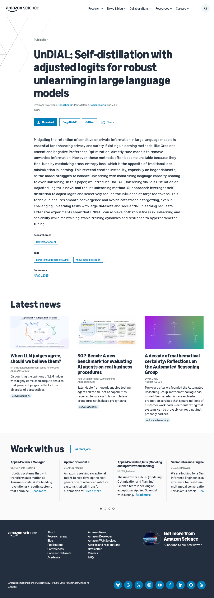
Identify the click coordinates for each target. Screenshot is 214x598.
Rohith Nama (85, 378)
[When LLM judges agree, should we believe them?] (39, 332)
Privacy (46, 582)
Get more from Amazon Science (181, 536)
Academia (53, 557)
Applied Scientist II (76, 462)
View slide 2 (105, 509)
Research (94, 8)
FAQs (91, 557)
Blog (50, 540)
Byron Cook (151, 378)
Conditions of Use (32, 582)
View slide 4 (113, 509)
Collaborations (139, 8)
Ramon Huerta (98, 105)
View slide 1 (101, 509)
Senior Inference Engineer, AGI (192, 462)
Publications (55, 544)
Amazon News (97, 532)
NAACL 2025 (41, 275)
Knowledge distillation (88, 259)
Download (48, 122)
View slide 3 (109, 509)
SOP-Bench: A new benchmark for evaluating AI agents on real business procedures (105, 364)
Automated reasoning (157, 420)
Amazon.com (15, 582)
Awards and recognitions (104, 544)
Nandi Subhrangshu (104, 378)
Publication (41, 39)
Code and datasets (59, 553)
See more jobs (82, 449)
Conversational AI (46, 242)
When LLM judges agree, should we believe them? (35, 358)
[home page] (22, 8)
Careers (181, 8)
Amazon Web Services (102, 540)
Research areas (57, 536)
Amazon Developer (100, 536)
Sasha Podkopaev (49, 367)
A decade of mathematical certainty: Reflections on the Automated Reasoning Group (172, 364)
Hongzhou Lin (65, 105)
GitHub (89, 122)
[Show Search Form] (205, 8)
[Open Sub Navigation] (102, 8)
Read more (39, 491)
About (51, 532)
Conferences (55, 548)
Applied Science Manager (27, 462)
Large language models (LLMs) (52, 259)
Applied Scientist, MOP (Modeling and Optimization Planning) (139, 464)
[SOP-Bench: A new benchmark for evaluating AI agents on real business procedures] (107, 332)
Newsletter (95, 548)
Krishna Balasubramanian (24, 367)
